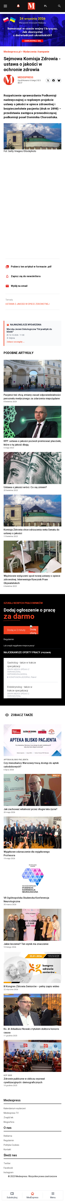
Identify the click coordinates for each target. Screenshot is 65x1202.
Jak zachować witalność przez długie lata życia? (30, 809)
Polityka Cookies (11, 1145)
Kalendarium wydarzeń (15, 1108)
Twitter (7, 1163)
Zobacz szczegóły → (16, 342)
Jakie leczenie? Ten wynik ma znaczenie (26, 944)
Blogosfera (9, 1122)
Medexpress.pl (12, 51)
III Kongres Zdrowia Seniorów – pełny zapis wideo (31, 986)
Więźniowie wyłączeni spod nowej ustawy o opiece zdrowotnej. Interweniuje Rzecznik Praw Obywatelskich (32, 579)
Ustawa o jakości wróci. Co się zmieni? (25, 487)
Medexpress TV (11, 1113)
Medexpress (25, 77)
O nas (7, 1128)
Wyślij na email (19, 286)
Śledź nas (10, 1155)
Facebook (8, 1168)
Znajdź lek (8, 1117)
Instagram (8, 1172)
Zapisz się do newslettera (26, 276)
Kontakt (7, 1149)
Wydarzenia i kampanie (36, 51)
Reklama (8, 1136)
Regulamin (9, 639)
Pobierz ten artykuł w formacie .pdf (31, 266)
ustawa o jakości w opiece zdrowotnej (27, 304)
